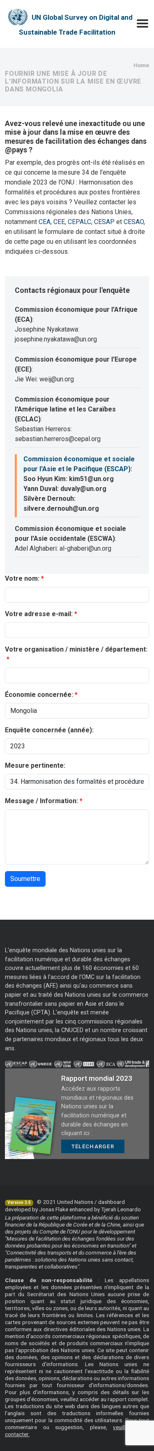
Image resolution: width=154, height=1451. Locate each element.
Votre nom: (22, 578)
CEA (45, 222)
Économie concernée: (39, 695)
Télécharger (92, 1146)
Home (141, 65)
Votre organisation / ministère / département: (76, 649)
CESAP (104, 222)
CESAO (134, 222)
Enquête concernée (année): (49, 730)
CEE (59, 222)
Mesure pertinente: (35, 765)
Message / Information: (41, 801)
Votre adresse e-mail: (39, 614)
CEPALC (79, 222)
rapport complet (128, 1399)
